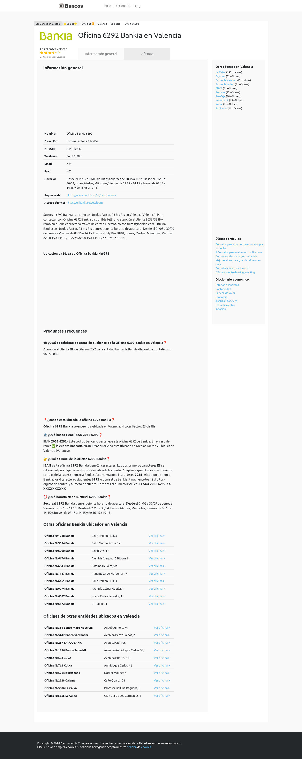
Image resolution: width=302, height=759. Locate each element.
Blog (137, 6)
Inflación (221, 309)
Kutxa (219, 104)
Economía (221, 297)
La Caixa (221, 72)
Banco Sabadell (225, 84)
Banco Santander (226, 80)
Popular (220, 92)
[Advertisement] (108, 100)
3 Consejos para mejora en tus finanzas (239, 252)
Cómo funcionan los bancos (232, 268)
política (132, 747)
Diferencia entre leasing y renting (235, 272)
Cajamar (220, 76)
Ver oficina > (157, 535)
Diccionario (122, 6)
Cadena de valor (225, 293)
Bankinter (221, 108)
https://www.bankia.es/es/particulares (91, 195)
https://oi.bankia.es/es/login (85, 202)
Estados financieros (227, 285)
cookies (146, 747)
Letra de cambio (225, 305)
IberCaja (220, 96)
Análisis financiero (226, 301)
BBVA (219, 88)
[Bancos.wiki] (71, 6)
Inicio (107, 6)
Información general (101, 54)
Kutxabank (222, 100)
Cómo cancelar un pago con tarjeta (236, 256)
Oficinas (147, 54)
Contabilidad (223, 289)
